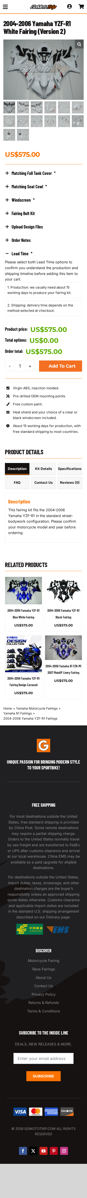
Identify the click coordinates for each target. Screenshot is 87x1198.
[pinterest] (54, 1151)
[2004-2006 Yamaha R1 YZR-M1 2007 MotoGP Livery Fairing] (63, 647)
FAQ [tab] (17, 482)
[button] (79, 44)
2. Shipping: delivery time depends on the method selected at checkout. (40, 308)
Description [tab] (17, 469)
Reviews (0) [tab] (70, 482)
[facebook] (23, 1151)
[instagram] (64, 1151)
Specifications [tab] (69, 469)
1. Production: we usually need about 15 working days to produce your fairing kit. (39, 290)
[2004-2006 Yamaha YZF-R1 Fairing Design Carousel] (23, 653)
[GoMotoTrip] (43, 6)
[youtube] (43, 1151)
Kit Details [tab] (43, 469)
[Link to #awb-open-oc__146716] (12, 7)
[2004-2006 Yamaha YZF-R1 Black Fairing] (63, 590)
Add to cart (62, 366)
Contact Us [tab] (43, 482)
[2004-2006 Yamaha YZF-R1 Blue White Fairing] (23, 590)
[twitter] (33, 1151)
